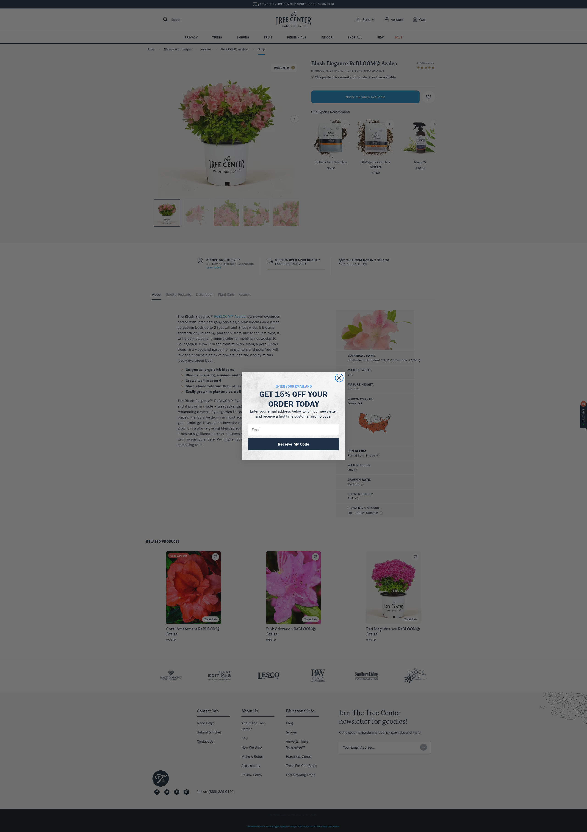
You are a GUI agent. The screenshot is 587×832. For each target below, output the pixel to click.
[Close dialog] (339, 378)
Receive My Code (293, 444)
